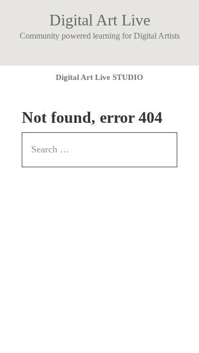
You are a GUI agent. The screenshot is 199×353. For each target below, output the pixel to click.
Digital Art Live (99, 20)
